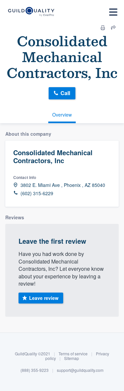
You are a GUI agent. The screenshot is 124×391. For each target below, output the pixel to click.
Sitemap (71, 358)
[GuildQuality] (31, 12)
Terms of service (73, 353)
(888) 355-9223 (35, 370)
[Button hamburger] (113, 12)
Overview (62, 114)
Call (65, 93)
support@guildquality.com (80, 370)
